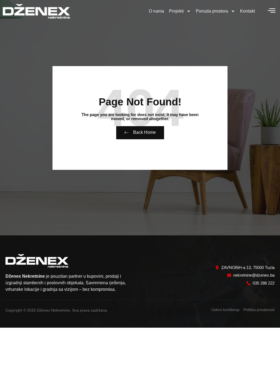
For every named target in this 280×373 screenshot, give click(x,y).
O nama (156, 11)
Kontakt (247, 11)
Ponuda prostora (212, 11)
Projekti (176, 11)
